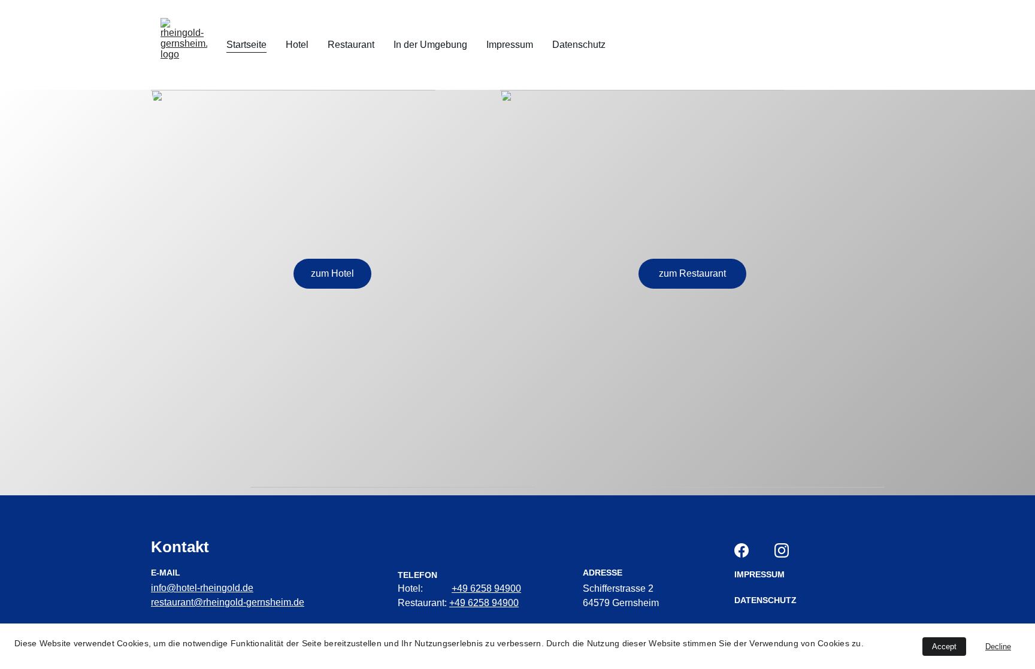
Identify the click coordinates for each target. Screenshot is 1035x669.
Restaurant (351, 45)
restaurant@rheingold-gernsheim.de (227, 602)
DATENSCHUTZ (765, 600)
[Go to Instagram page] (781, 550)
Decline (998, 646)
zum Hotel (332, 273)
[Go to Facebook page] (741, 550)
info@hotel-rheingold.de (202, 588)
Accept (944, 646)
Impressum (509, 45)
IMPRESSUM (759, 574)
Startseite (246, 45)
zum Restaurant (692, 273)
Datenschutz (579, 45)
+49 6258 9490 (484, 588)
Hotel (297, 45)
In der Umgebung (430, 45)
